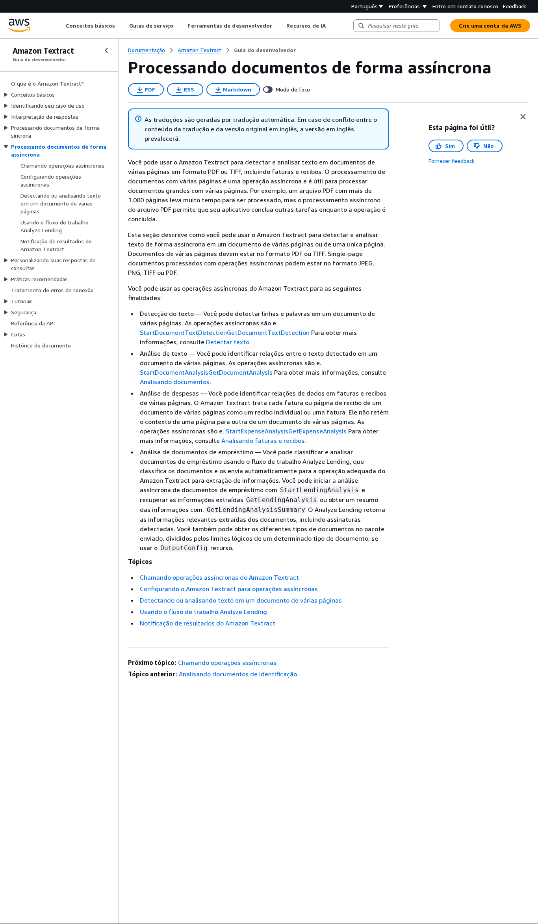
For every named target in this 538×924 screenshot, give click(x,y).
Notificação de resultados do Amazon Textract (207, 623)
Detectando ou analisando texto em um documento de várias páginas (241, 600)
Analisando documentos (175, 382)
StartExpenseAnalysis (257, 431)
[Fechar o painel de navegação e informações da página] (523, 116)
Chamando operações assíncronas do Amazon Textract (219, 577)
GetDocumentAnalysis (240, 372)
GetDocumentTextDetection (268, 332)
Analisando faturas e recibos (262, 440)
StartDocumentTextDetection (183, 332)
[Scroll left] (60, 25)
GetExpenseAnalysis (317, 431)
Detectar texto (227, 342)
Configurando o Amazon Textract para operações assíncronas (229, 589)
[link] (265, 50)
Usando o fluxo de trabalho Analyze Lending (203, 612)
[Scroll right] (332, 25)
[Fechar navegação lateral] (106, 50)
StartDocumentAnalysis (174, 372)
